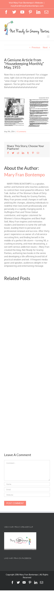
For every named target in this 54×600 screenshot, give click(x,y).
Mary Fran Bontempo (24, 174)
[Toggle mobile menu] (48, 36)
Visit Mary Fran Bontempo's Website (26, 2)
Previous (36, 47)
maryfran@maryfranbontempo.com (27, 6)
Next (45, 47)
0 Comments (21, 132)
